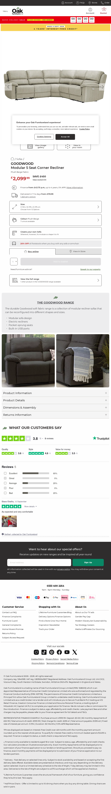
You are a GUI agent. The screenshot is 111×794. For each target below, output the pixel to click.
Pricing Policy (38, 663)
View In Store (79, 251)
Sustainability (100, 621)
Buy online (33, 251)
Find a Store (44, 621)
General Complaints (11, 625)
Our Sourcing (98, 629)
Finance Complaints (11, 616)
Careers (90, 625)
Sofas (19, 159)
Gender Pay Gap (82, 616)
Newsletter (54, 625)
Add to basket (60, 261)
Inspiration (44, 625)
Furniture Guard (9, 621)
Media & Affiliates (83, 629)
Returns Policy (9, 633)
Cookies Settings (44, 136)
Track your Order (46, 629)
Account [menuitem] (90, 13)
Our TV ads (89, 612)
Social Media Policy (69, 659)
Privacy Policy (52, 659)
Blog (69, 612)
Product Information (17, 393)
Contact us (7, 612)
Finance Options (63, 616)
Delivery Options (46, 616)
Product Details (14, 400)
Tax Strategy (81, 625)
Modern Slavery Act (84, 621)
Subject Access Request (13, 637)
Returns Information (17, 414)
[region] (55, 129)
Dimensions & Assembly (19, 407)
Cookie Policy (37, 659)
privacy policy (63, 569)
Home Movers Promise (12, 629)
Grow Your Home (58, 621)
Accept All (65, 137)
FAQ (15, 612)
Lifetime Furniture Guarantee (53, 612)
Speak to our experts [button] (90, 269)
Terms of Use (72, 663)
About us (79, 612)
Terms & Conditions (55, 663)
